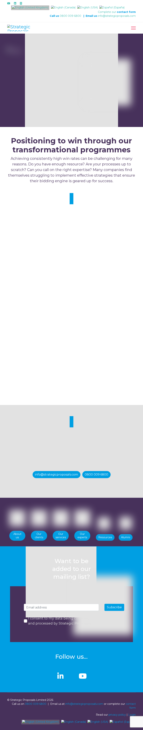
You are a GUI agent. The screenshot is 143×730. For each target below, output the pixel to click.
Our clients (39, 535)
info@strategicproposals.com (117, 16)
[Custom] (21, 3)
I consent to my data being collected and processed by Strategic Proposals (59, 620)
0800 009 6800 (70, 16)
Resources (105, 537)
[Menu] (133, 28)
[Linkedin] (15, 3)
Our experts (82, 535)
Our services (60, 535)
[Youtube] (8, 3)
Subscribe (114, 607)
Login (132, 714)
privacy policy (117, 714)
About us (17, 535)
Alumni (125, 537)
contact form (126, 12)
